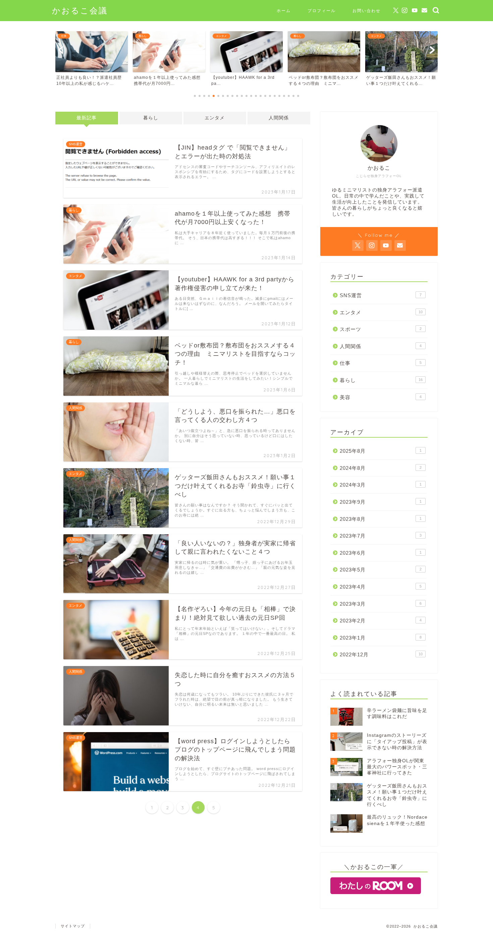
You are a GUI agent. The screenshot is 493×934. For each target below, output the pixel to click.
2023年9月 (381, 502)
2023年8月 (381, 519)
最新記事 (86, 117)
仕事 (381, 363)
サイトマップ (73, 926)
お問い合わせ (366, 10)
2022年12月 (381, 654)
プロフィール (322, 10)
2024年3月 (381, 485)
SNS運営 (381, 295)
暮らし (150, 117)
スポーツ (381, 329)
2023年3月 (381, 604)
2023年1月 (381, 638)
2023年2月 (381, 620)
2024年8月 (381, 468)
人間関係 (279, 117)
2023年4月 (381, 587)
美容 (381, 397)
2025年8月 (381, 451)
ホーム (284, 10)
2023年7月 (381, 536)
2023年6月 (381, 553)
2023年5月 (381, 569)
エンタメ (215, 117)
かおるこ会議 (80, 10)
